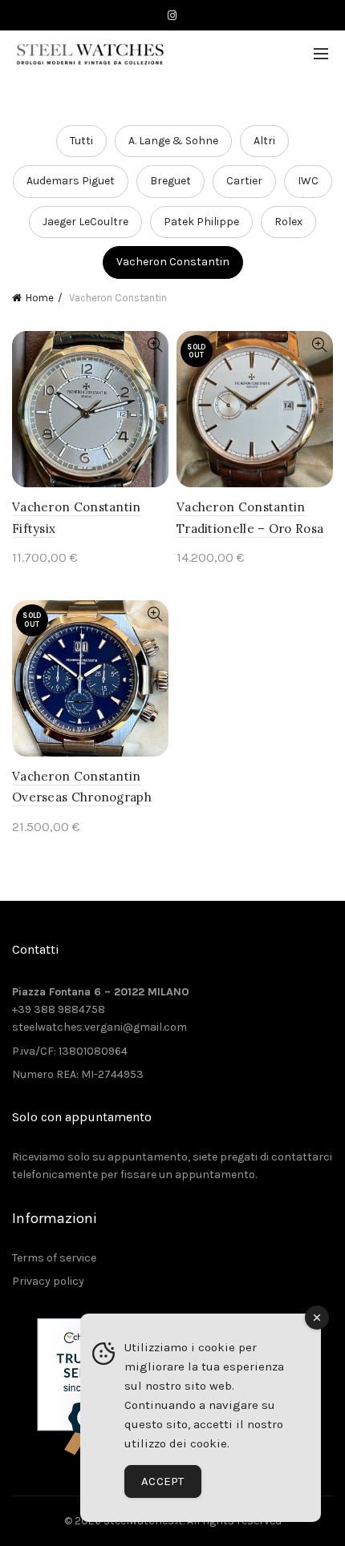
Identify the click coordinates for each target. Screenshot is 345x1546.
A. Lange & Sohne (173, 140)
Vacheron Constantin (172, 261)
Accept (163, 1481)
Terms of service (54, 1258)
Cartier (244, 181)
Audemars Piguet (70, 181)
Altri (264, 140)
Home (40, 298)
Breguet (170, 181)
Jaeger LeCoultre (85, 221)
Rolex (288, 221)
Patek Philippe (201, 221)
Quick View (154, 345)
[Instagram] (172, 16)
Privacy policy (48, 1281)
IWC (308, 181)
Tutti (81, 140)
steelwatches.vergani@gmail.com (99, 1027)
